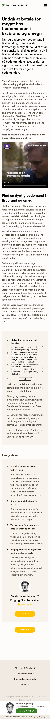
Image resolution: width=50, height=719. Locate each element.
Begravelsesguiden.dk (16, 5)
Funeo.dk (25, 684)
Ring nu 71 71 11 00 (26, 711)
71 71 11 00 (25, 614)
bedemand (25, 604)
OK (25, 379)
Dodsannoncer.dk (25, 674)
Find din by (25, 630)
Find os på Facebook (25, 668)
